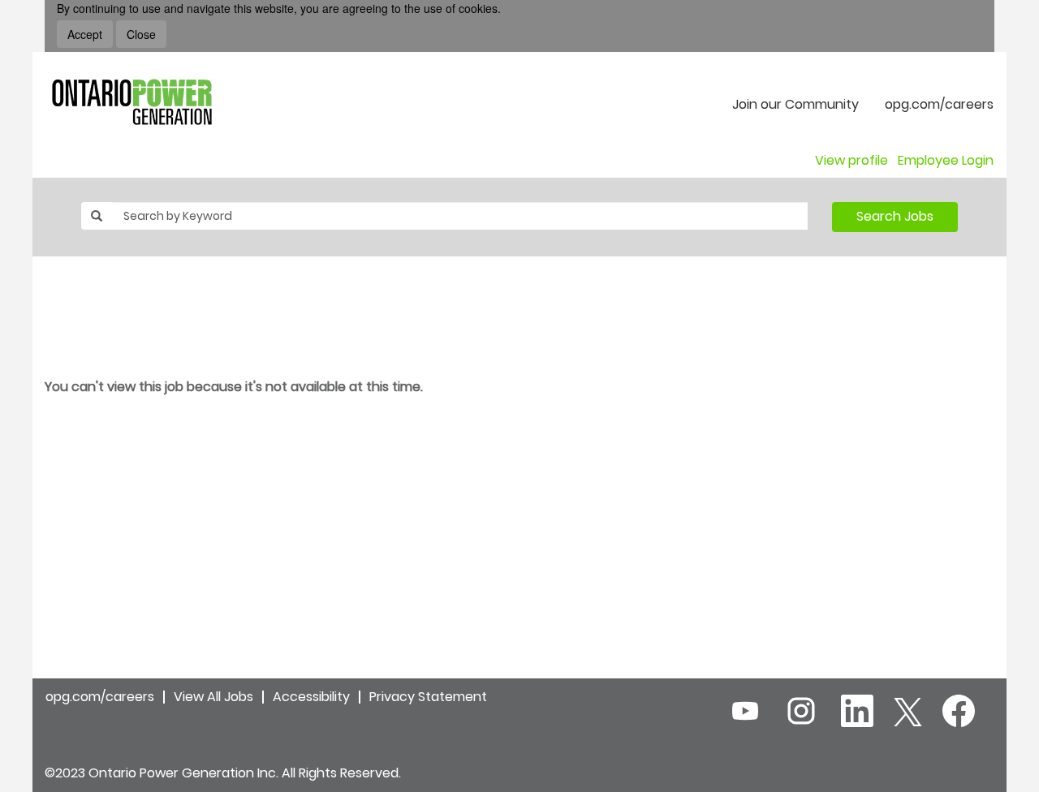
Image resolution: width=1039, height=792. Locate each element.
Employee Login (946, 160)
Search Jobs (894, 216)
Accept (84, 34)
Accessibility (311, 696)
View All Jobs (213, 696)
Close (141, 34)
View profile (851, 160)
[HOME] (132, 101)
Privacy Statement (428, 696)
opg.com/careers (939, 104)
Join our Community (795, 104)
